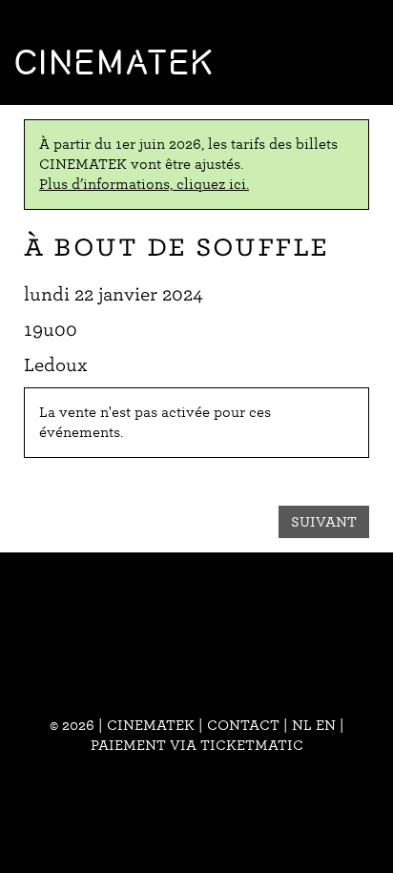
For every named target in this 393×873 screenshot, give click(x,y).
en (326, 725)
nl (302, 725)
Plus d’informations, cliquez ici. (144, 184)
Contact (243, 725)
